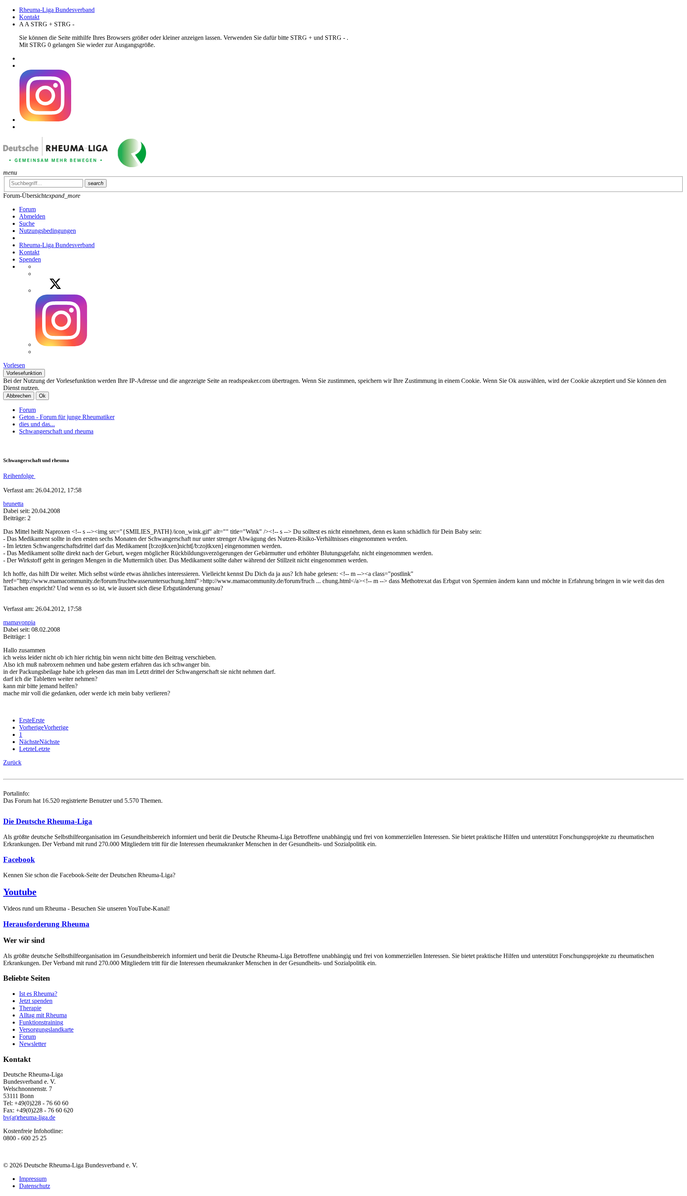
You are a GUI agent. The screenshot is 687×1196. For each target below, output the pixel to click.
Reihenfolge (19, 475)
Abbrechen (18, 396)
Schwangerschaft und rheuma (56, 431)
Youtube (20, 892)
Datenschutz (34, 1185)
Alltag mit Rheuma (43, 1015)
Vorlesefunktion (24, 373)
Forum (27, 409)
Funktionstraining (41, 1022)
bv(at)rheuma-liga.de (29, 1117)
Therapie (30, 1008)
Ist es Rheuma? (38, 993)
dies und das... (37, 424)
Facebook (19, 859)
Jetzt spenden (35, 1000)
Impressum (33, 1178)
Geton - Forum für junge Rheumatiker (66, 417)
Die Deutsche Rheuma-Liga (47, 821)
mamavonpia (19, 622)
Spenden (30, 259)
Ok (42, 396)
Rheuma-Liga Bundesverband (57, 9)
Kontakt (29, 17)
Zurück (12, 762)
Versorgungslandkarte (46, 1029)
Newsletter (32, 1043)
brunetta (13, 503)
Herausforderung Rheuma (46, 924)
